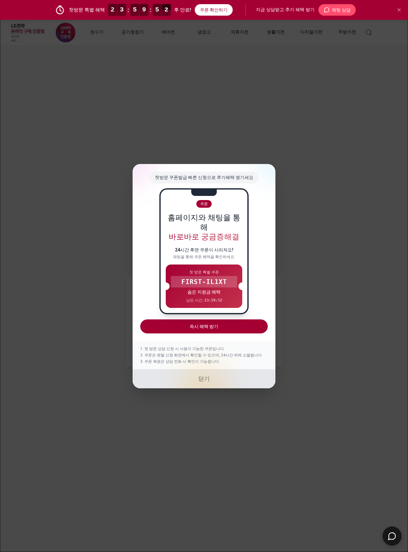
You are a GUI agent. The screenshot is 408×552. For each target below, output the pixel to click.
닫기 (204, 378)
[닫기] (399, 10)
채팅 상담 (341, 9)
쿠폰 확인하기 (214, 9)
